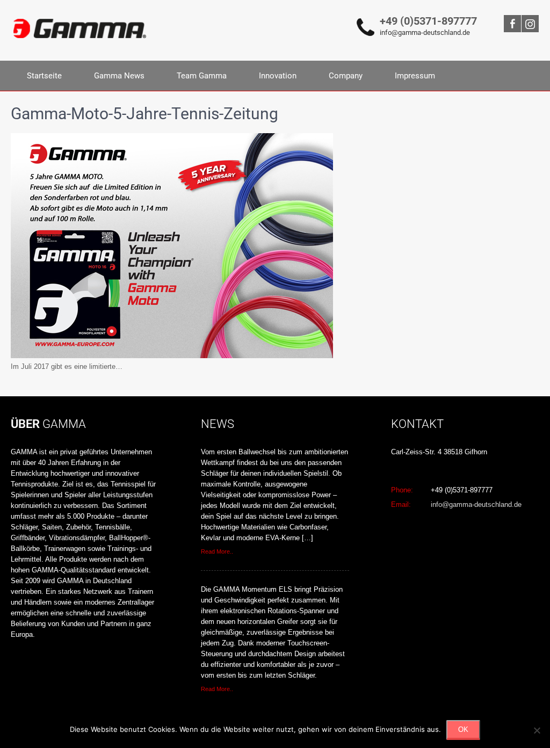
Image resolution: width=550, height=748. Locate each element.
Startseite (44, 76)
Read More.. (217, 551)
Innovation (277, 76)
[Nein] (536, 730)
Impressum (415, 76)
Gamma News (119, 76)
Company (346, 76)
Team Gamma (202, 76)
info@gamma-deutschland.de (425, 32)
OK (463, 729)
